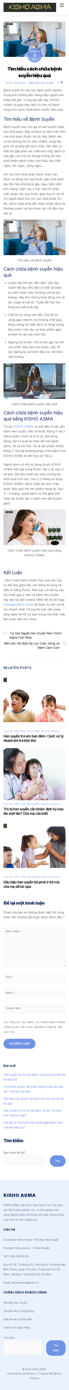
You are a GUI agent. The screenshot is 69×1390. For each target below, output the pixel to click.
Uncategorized (50, 731)
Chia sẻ (8, 731)
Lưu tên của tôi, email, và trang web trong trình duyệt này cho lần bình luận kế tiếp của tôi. (34, 1027)
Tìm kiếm (9, 1337)
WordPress (28, 1373)
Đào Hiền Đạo (15, 82)
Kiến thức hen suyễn (41, 82)
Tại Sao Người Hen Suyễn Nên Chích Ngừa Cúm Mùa (35, 635)
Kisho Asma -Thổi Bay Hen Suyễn (38, 1239)
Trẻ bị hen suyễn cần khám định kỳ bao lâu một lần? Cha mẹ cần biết (33, 811)
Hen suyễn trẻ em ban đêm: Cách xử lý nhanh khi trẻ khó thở (33, 738)
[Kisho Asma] (29, 10)
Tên (9, 977)
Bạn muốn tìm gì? (14, 1152)
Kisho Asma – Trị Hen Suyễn (32, 1248)
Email (10, 992)
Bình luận (13, 931)
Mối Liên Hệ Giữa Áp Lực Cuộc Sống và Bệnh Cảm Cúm (31, 645)
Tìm (57, 1160)
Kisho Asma (32, 1369)
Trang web (13, 1008)
